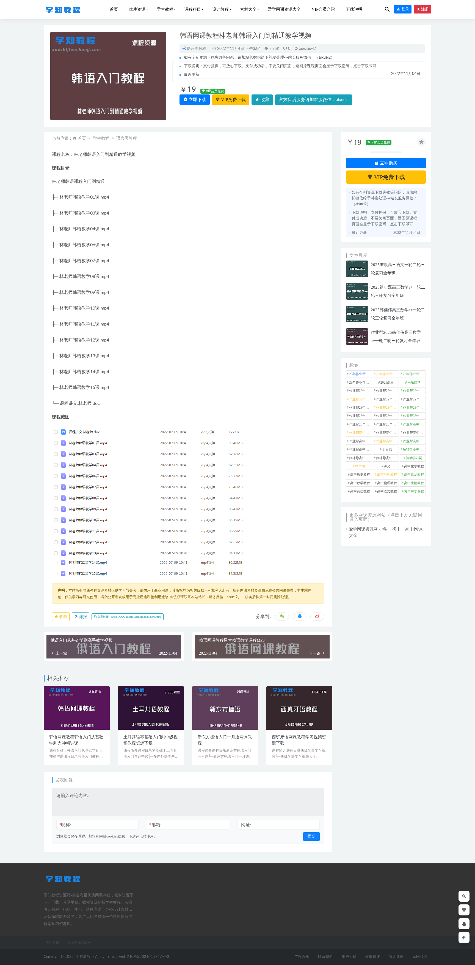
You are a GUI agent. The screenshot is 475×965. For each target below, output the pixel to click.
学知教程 (83, 957)
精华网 (360, 466)
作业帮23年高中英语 (360, 424)
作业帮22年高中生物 (360, 399)
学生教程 (165, 9)
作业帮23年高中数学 (360, 416)
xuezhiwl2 (307, 49)
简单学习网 (414, 458)
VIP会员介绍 (323, 9)
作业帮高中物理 (360, 441)
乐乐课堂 (414, 382)
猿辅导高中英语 (387, 458)
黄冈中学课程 (414, 491)
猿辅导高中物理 (360, 458)
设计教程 (220, 9)
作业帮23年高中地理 (414, 408)
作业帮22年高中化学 (360, 391)
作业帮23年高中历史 (387, 408)
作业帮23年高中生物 (414, 416)
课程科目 (192, 9)
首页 (114, 9)
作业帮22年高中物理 (414, 391)
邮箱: (155, 824)
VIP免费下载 (233, 99)
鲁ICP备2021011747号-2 (148, 957)
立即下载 (196, 99)
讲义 (387, 466)
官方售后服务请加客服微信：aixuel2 (314, 99)
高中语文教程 (387, 491)
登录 (404, 9)
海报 (82, 617)
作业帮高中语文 (360, 449)
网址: (246, 824)
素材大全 (248, 9)
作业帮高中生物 (387, 441)
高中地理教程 (387, 474)
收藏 (264, 99)
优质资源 (137, 9)
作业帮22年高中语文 (414, 399)
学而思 (387, 449)
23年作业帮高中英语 (360, 382)
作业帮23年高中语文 (387, 424)
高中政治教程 (414, 474)
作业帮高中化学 (414, 424)
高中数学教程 (360, 483)
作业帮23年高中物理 (387, 416)
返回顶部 (420, 957)
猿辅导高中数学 (414, 449)
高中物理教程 (387, 483)
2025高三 (387, 382)
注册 (424, 9)
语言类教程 (196, 49)
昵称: (65, 824)
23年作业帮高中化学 (360, 374)
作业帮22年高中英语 (387, 399)
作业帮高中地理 (360, 433)
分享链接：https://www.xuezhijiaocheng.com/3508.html (129, 616)
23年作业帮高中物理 (414, 374)
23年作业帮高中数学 (387, 374)
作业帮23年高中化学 (360, 408)
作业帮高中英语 (414, 441)
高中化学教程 (414, 466)
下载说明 (354, 9)
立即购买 (388, 163)
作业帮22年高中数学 (387, 391)
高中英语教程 (360, 491)
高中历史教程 (360, 474)
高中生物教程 (414, 483)
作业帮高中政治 (387, 433)
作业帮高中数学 (414, 433)
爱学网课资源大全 (284, 9)
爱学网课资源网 (363, 529)
